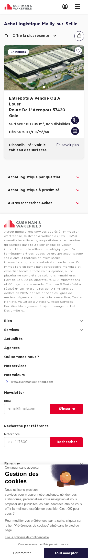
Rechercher (67, 442)
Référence (12, 434)
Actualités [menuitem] (13, 339)
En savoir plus (67, 145)
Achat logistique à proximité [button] (33, 190)
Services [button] (11, 330)
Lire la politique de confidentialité (27, 537)
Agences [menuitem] (12, 348)
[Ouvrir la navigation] (77, 6)
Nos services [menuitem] (15, 366)
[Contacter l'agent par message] (75, 131)
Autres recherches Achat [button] (30, 203)
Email (8, 400)
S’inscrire (67, 409)
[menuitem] (66, 6)
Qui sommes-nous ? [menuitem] (21, 357)
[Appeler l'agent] (75, 120)
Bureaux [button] (12, 464)
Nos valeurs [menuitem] (14, 375)
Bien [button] (8, 321)
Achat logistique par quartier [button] (34, 177)
